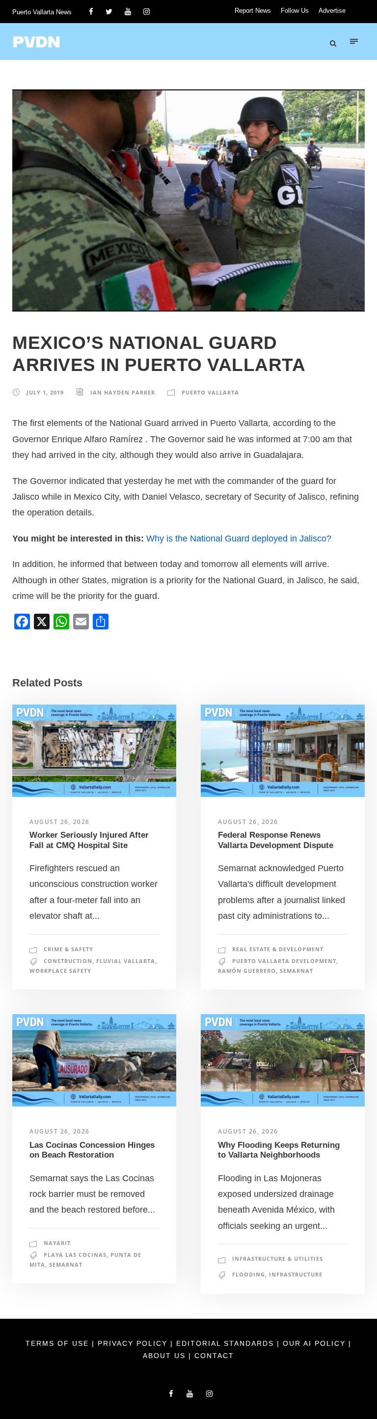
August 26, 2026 (59, 822)
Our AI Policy (314, 1343)
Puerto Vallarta (210, 392)
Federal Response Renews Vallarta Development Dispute (275, 840)
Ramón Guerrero (247, 970)
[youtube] (128, 11)
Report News (253, 10)
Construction (68, 961)
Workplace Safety (60, 970)
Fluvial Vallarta (125, 961)
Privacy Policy (134, 1343)
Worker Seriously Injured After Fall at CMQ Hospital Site (89, 840)
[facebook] (91, 11)
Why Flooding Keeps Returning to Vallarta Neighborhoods (279, 1150)
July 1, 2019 (45, 392)
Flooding (248, 1274)
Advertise (332, 10)
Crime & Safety (68, 949)
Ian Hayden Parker (122, 392)
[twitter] (109, 11)
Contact (214, 1356)
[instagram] (146, 11)
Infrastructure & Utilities (277, 1258)
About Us (165, 1356)
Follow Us (295, 10)
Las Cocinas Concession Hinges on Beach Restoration (92, 1150)
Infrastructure (296, 1274)
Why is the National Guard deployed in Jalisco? (238, 538)
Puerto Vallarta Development (284, 961)
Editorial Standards (226, 1343)
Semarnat (296, 970)
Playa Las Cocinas (75, 1254)
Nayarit (57, 1243)
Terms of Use (59, 1343)
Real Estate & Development (277, 949)
